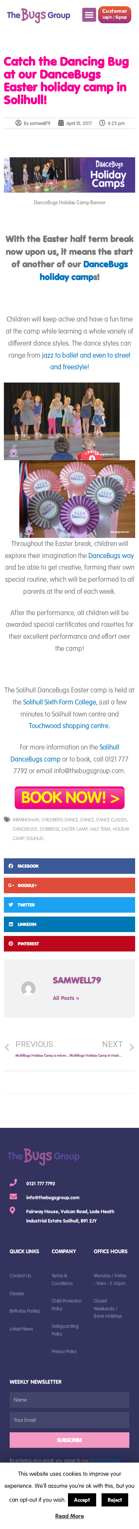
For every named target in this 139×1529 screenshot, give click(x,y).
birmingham (26, 819)
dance (87, 819)
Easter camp (74, 829)
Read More (69, 1516)
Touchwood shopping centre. (69, 725)
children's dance (59, 819)
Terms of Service (105, 1460)
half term (100, 829)
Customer (114, 10)
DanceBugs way (111, 555)
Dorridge (49, 829)
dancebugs (25, 829)
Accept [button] (82, 1499)
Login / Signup (115, 17)
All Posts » (66, 998)
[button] (89, 15)
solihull (35, 838)
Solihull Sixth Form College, (60, 701)
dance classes (111, 819)
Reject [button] (115, 1499)
